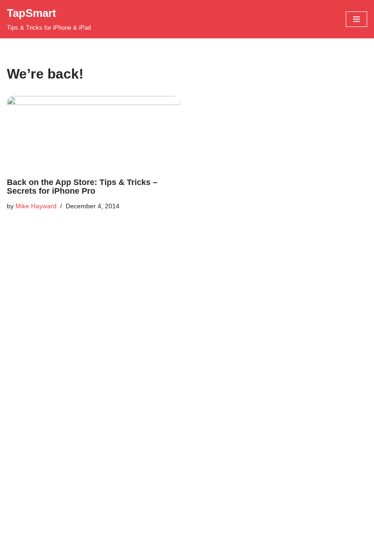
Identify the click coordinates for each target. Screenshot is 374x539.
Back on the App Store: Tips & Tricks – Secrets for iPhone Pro (82, 187)
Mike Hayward (36, 206)
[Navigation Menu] (356, 19)
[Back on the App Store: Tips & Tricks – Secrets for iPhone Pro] (93, 132)
